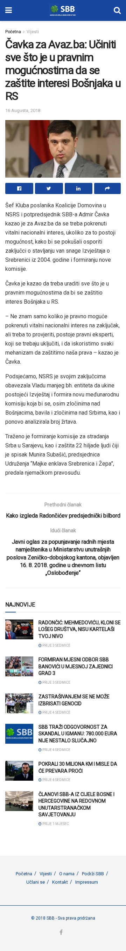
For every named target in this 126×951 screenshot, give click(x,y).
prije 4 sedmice (56, 712)
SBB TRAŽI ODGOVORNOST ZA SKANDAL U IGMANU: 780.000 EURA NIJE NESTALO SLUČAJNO (77, 733)
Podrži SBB (93, 873)
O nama (67, 873)
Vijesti (33, 31)
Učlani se (35, 882)
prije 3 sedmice (56, 645)
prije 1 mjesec (55, 824)
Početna (13, 31)
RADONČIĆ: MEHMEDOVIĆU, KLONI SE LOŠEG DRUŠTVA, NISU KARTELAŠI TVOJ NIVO (79, 629)
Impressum (86, 882)
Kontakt (60, 882)
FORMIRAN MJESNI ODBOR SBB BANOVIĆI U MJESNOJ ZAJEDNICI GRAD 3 (75, 666)
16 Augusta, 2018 (22, 110)
